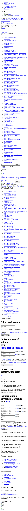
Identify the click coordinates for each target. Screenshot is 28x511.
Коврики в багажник (9, 102)
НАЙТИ (17, 164)
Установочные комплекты (11, 159)
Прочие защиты (8, 146)
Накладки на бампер (9, 129)
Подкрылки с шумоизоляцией (12, 139)
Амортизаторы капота (9, 43)
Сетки (5, 150)
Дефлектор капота (8, 60)
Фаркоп (6, 160)
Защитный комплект (9, 96)
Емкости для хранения (10, 67)
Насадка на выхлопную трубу (12, 134)
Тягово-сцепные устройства (11, 157)
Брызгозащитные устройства (12, 463)
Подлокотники (8, 141)
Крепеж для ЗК (8, 118)
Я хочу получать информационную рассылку (14, 422)
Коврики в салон (8, 103)
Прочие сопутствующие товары (12, 148)
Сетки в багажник (8, 152)
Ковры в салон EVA (9, 106)
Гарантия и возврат (9, 7)
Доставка (6, 4)
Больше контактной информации (9, 494)
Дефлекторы (7, 62)
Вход (9, 14)
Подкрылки (7, 138)
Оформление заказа (9, 3)
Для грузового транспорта (11, 65)
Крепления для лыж (9, 122)
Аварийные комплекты (10, 37)
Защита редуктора (8, 86)
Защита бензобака (8, 69)
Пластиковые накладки (10, 136)
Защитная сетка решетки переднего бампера (15, 93)
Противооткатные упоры (10, 145)
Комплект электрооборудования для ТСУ (15, 110)
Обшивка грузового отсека (11, 135)
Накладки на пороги (9, 132)
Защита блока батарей (9, 71)
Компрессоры (7, 115)
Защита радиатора (8, 83)
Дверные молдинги (9, 50)
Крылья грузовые (8, 125)
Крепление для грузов (9, 121)
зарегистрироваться (12, 347)
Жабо (5, 68)
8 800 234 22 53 (9, 23)
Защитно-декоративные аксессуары (13, 95)
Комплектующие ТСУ (9, 114)
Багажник (6, 44)
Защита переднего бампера (11, 81)
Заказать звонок (5, 335)
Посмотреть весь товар (11, 467)
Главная (6, 2)
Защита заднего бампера (10, 74)
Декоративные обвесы (10, 51)
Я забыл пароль (5, 359)
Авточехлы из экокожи (10, 40)
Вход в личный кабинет (6, 365)
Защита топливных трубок (11, 89)
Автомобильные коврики (11, 459)
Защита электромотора (10, 92)
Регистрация (15, 15)
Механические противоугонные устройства (15, 128)
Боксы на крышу (8, 46)
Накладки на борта (9, 131)
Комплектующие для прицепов (12, 113)
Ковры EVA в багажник (10, 104)
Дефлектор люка (8, 61)
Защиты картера (8, 97)
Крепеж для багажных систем (12, 117)
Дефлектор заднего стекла (11, 58)
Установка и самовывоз (10, 6)
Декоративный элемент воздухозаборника (15, 53)
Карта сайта (7, 482)
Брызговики (7, 47)
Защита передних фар (9, 82)
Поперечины (7, 142)
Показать (3, 167)
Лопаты (6, 127)
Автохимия (7, 39)
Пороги (6, 143)
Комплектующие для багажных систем (14, 111)
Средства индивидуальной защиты (13, 155)
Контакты (6, 9)
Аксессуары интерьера (10, 41)
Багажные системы (9, 462)
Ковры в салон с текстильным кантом (14, 107)
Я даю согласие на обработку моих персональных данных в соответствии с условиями (14, 331)
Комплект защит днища (10, 109)
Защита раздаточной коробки (11, 85)
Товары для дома (8, 156)
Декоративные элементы (11, 466)
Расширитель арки (9, 149)
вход (7, 401)
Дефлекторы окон (8, 64)
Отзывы (6, 484)
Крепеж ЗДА (7, 120)
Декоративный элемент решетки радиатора (15, 57)
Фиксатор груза (8, 162)
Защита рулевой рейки (10, 88)
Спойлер (6, 153)
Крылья (6, 124)
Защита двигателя (8, 72)
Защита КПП (7, 79)
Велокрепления (8, 48)
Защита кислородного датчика (12, 78)
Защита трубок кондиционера (12, 90)
